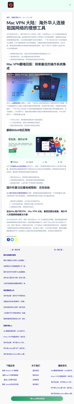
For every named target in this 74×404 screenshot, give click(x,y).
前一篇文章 (15, 250)
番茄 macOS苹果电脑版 (10, 375)
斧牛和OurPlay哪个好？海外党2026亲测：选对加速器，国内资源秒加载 (15, 348)
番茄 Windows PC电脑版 (10, 370)
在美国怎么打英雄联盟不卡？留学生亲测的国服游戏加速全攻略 (15, 266)
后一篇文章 (59, 250)
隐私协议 (36, 375)
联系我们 (36, 384)
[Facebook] (8, 239)
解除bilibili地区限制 (19, 166)
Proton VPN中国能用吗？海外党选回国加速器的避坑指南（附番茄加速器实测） (15, 337)
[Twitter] (12, 239)
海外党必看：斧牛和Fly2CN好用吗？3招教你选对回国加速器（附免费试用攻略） (15, 342)
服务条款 (36, 370)
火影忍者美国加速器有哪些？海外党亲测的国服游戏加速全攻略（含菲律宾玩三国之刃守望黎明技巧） (15, 283)
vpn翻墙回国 (15, 103)
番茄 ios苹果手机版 (10, 380)
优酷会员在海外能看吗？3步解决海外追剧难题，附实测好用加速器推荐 (15, 301)
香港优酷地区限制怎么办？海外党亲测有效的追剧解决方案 (15, 319)
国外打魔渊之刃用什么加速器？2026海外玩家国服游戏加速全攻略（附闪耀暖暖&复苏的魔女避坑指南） (15, 260)
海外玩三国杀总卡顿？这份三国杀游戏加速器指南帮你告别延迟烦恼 (15, 278)
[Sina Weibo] (16, 239)
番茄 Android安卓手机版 (10, 384)
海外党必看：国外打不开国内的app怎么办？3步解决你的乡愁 (15, 296)
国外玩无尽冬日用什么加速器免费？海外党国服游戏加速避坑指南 (15, 272)
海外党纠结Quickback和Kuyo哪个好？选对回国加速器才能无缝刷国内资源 (15, 354)
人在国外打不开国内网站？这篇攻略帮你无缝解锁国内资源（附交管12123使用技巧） (15, 313)
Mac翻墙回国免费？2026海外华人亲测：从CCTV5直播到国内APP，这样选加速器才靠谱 (15, 331)
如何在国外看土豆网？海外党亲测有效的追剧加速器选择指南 (15, 307)
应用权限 (36, 380)
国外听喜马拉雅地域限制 (18, 193)
